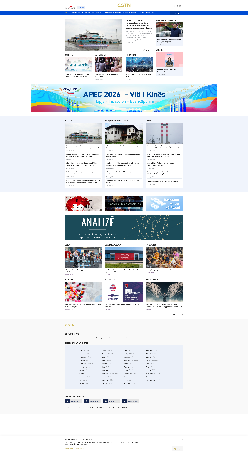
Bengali (83, 360)
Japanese (108, 380)
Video (159, 50)
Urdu (149, 377)
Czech (83, 374)
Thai (149, 367)
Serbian (151, 350)
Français (86, 338)
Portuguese (131, 374)
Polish (128, 370)
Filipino (84, 383)
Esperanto (86, 380)
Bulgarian (86, 364)
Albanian (84, 350)
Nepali (128, 364)
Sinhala (151, 354)
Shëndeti (70, 279)
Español (77, 338)
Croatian (85, 370)
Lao (127, 350)
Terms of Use (80, 448)
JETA (67, 245)
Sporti (109, 279)
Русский (103, 338)
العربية (94, 338)
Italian (106, 377)
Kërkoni (176, 13)
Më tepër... (177, 314)
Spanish (151, 357)
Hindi (105, 367)
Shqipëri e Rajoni (116, 121)
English (68, 338)
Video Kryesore (165, 20)
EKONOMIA (131, 55)
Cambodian (84, 367)
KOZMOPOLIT (112, 245)
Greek (107, 357)
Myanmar (131, 360)
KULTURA (151, 245)
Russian (129, 383)
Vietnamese (153, 380)
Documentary (114, 338)
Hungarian (108, 370)
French (107, 350)
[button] (143, 50)
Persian (129, 367)
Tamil (150, 364)
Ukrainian (153, 374)
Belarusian (86, 357)
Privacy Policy (69, 448)
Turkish (151, 370)
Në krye (69, 55)
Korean (107, 383)
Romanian (130, 380)
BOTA (148, 121)
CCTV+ (125, 338)
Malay (130, 354)
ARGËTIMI (151, 279)
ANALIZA (100, 55)
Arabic (84, 354)
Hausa (106, 360)
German (107, 354)
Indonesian (111, 374)
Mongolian (130, 357)
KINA (68, 121)
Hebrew (107, 364)
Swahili (152, 360)
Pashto (128, 377)
